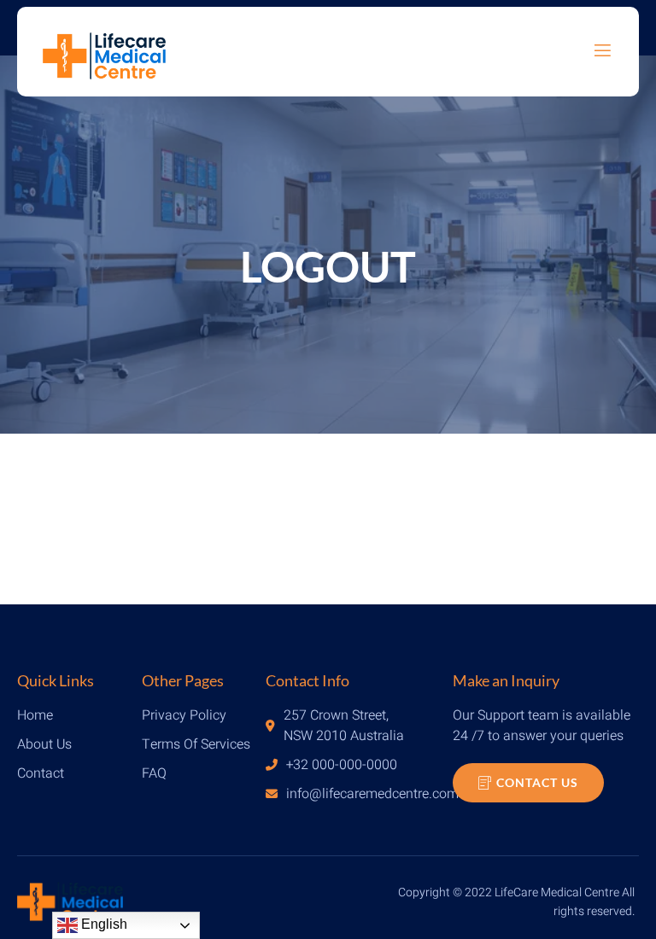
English (102, 924)
